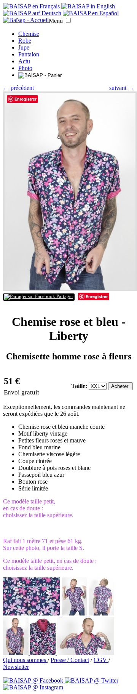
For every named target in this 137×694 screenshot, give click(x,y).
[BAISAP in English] (88, 6)
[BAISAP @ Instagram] (33, 687)
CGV (101, 660)
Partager (64, 296)
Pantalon (28, 54)
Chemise (28, 33)
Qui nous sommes (25, 660)
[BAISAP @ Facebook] (34, 680)
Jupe (23, 47)
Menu (56, 21)
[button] (68, 20)
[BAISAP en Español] (91, 13)
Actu (24, 61)
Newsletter (16, 667)
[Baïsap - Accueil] (26, 20)
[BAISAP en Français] (31, 6)
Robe (24, 40)
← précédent (18, 88)
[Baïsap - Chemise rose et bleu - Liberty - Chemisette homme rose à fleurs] (70, 289)
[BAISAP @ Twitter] (91, 680)
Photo (25, 68)
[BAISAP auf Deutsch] (32, 13)
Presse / (60, 660)
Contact (79, 660)
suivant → (121, 88)
